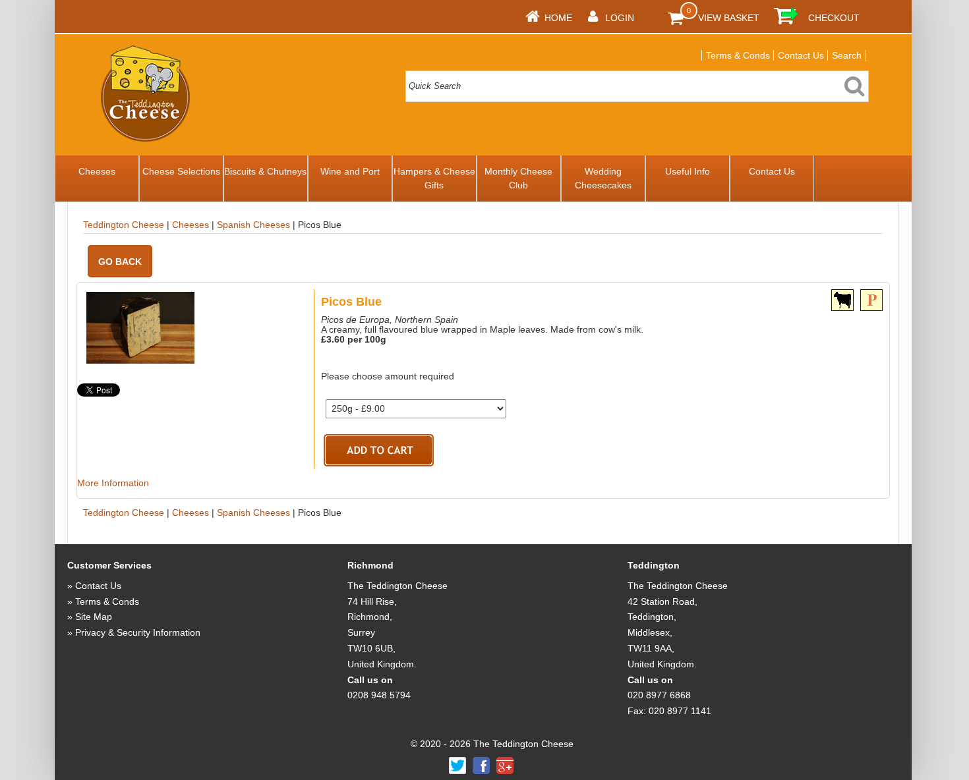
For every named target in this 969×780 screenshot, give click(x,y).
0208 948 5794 (379, 695)
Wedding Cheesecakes (603, 178)
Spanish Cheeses (253, 224)
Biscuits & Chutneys (265, 171)
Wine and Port (350, 171)
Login (619, 18)
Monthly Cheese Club (518, 178)
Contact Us (801, 55)
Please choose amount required (387, 376)
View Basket (728, 18)
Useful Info (687, 171)
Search (847, 55)
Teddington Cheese (123, 224)
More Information (113, 483)
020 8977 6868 (659, 695)
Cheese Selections (181, 171)
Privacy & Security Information (137, 632)
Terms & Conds (738, 55)
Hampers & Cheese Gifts (434, 178)
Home (558, 18)
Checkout (834, 18)
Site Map (93, 616)
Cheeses (96, 171)
